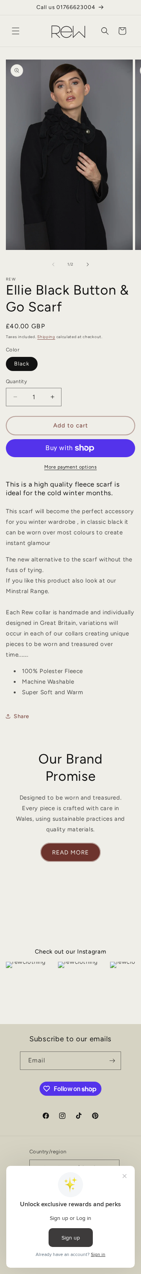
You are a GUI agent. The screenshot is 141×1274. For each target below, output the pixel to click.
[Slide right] (87, 264)
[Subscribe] (112, 1060)
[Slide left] (53, 264)
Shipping (46, 336)
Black (21, 363)
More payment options (70, 467)
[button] (15, 31)
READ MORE (70, 852)
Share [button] (21, 716)
